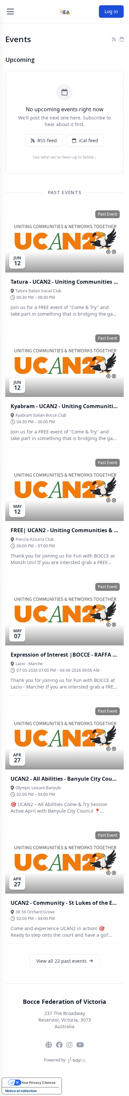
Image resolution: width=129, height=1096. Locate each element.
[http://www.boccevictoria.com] (48, 1045)
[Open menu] (10, 11)
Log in (111, 11)
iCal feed (88, 140)
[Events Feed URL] (114, 39)
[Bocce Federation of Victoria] (64, 11)
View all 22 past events (61, 961)
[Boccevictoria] (80, 1045)
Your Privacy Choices (38, 1082)
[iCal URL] (122, 39)
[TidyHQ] (76, 1060)
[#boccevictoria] (69, 1045)
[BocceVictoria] (59, 1045)
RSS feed (47, 140)
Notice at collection (21, 1091)
